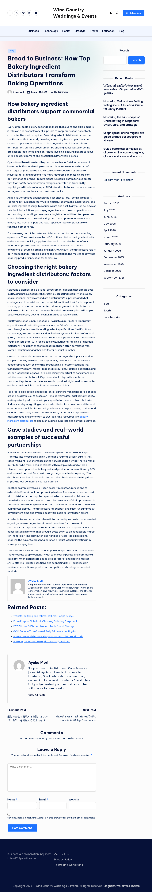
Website (74, 799)
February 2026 (112, 244)
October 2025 (112, 271)
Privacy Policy (63, 859)
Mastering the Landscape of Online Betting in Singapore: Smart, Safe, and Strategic (121, 121)
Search (124, 50)
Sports (107, 310)
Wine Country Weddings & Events (75, 13)
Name (12, 799)
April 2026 (109, 230)
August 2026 (111, 203)
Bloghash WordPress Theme (122, 886)
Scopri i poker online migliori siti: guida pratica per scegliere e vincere (123, 136)
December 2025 (113, 257)
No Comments (61, 92)
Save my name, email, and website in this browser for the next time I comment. (51, 817)
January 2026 (112, 250)
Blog (12, 50)
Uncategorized (112, 317)
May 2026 (109, 224)
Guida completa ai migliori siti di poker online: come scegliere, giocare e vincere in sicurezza (123, 152)
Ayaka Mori (38, 662)
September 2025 (114, 277)
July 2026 (109, 210)
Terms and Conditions (68, 865)
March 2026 (110, 237)
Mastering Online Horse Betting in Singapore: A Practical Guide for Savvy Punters (123, 105)
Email (43, 799)
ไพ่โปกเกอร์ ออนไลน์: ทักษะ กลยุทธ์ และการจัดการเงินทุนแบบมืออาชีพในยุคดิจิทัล (123, 89)
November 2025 (113, 264)
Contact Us (61, 854)
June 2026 (110, 217)
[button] (133, 13)
